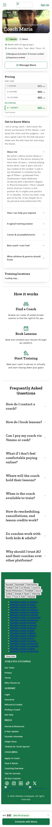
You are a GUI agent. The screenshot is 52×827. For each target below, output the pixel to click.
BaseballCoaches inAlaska (23, 604)
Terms (8, 677)
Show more (10, 656)
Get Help (9, 714)
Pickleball (29, 591)
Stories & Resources (14, 726)
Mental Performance (14, 591)
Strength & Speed (21, 594)
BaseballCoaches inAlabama (24, 602)
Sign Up (45, 4)
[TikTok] (27, 783)
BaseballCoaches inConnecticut (25, 617)
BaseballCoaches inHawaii (23, 628)
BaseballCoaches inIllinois (23, 633)
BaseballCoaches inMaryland (24, 651)
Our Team (9, 667)
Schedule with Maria (26, 821)
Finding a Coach (12, 709)
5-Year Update (12, 731)
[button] (26, 151)
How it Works (11, 763)
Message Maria (27, 65)
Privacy (8, 672)
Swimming (36, 594)
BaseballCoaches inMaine (22, 648)
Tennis (8, 597)
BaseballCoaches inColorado (24, 615)
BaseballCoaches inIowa (22, 638)
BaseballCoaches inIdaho (22, 630)
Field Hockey (31, 585)
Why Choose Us (12, 682)
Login (7, 694)
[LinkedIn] (20, 783)
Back (8, 12)
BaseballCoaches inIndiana (23, 635)
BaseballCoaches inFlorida (23, 622)
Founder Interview (14, 736)
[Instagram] (14, 783)
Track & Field (19, 597)
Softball (9, 594)
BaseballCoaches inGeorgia (23, 625)
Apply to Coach (12, 758)
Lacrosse (36, 588)
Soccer (38, 591)
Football (9, 588)
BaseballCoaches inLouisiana (24, 646)
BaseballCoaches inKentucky (24, 643)
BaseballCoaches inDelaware (24, 620)
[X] (34, 783)
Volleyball (31, 597)
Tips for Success (12, 773)
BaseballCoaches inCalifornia (24, 612)
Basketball (19, 585)
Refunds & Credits (13, 704)
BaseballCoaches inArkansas (24, 609)
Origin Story (11, 741)
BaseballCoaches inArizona (23, 607)
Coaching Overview (14, 768)
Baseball (9, 585)
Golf (16, 588)
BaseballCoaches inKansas (23, 641)
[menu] (4, 4)
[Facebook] (7, 783)
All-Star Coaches (13, 778)
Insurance (9, 699)
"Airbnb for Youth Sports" (17, 746)
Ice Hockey (25, 588)
